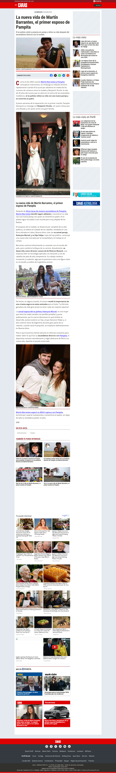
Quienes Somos (37, 761)
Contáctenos (49, 761)
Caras (34, 756)
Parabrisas (71, 751)
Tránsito (91, 761)
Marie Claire (46, 751)
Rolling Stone (66, 756)
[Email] (68, 75)
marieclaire (57, 674)
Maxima (91, 756)
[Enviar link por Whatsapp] (59, 75)
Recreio (84, 756)
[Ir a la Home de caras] (22, 7)
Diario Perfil (29, 751)
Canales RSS (26, 761)
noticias (29, 674)
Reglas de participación (79, 761)
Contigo (40, 756)
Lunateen (80, 751)
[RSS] (64, 746)
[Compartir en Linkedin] (63, 75)
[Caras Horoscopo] (86, 205)
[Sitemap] (69, 746)
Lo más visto (79, 37)
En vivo (98, 5)
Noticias (38, 751)
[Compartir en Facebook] (51, 75)
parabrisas (57, 703)
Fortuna (55, 751)
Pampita (32, 433)
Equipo (66, 761)
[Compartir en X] (55, 75)
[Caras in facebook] (51, 746)
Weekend (63, 751)
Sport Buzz (76, 756)
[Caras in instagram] (46, 746)
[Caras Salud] (86, 197)
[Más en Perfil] (26, 669)
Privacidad (58, 761)
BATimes (88, 751)
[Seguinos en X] (55, 746)
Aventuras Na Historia (52, 756)
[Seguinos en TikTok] (60, 746)
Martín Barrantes (21, 433)
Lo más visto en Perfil (84, 117)
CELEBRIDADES (38, 12)
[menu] (15, 5)
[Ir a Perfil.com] (97, 2)
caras (29, 703)
